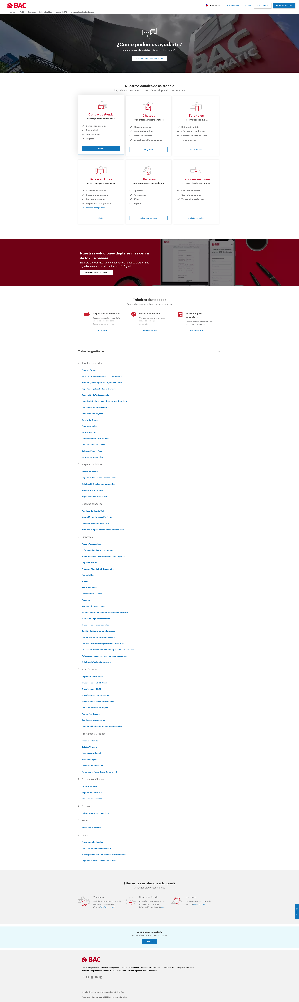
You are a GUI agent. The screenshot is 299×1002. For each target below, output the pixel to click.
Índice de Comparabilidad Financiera (96, 971)
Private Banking (45, 12)
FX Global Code (119, 971)
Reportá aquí (102, 330)
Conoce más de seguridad (93, 207)
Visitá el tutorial (150, 330)
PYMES (21, 12)
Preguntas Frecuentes (185, 967)
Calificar (149, 941)
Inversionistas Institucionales (82, 12)
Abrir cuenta (262, 5)
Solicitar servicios (196, 218)
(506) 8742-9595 (107, 907)
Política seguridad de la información (142, 971)
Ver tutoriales (196, 149)
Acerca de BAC (233, 5)
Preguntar (148, 149)
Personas (11, 12)
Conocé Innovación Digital (95, 272)
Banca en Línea (285, 5)
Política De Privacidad (130, 967)
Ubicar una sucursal (148, 218)
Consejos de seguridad (110, 967)
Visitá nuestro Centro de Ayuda (149, 58)
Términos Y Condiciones (150, 967)
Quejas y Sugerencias (90, 967)
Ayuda (248, 5)
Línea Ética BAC (169, 967)
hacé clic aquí (199, 904)
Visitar (101, 148)
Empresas (32, 12)
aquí (163, 907)
